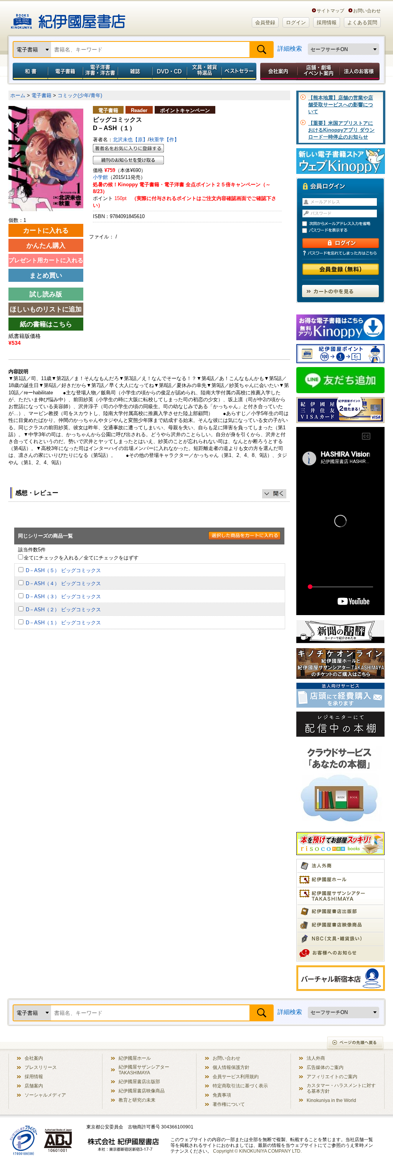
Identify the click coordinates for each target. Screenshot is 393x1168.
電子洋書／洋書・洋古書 (100, 71)
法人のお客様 (360, 71)
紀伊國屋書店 (68, 18)
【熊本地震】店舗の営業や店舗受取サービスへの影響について (340, 104)
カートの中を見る (340, 291)
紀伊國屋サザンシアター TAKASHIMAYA (144, 1069)
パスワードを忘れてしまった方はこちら (340, 253)
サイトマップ (330, 10)
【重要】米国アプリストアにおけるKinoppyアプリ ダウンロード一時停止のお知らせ (341, 130)
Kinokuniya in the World (331, 1100)
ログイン (296, 22)
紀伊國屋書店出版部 (139, 1081)
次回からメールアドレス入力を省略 (344, 223)
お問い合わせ (367, 10)
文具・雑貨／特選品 (204, 71)
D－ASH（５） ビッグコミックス (63, 570)
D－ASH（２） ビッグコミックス (63, 609)
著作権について (229, 1104)
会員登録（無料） (340, 269)
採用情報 (327, 22)
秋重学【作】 (164, 139)
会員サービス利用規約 (236, 1076)
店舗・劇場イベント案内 (318, 71)
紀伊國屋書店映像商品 (142, 1090)
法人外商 (316, 1058)
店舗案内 (34, 1085)
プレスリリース (41, 1067)
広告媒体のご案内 (325, 1067)
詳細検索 (289, 48)
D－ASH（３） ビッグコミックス (63, 596)
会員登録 (265, 22)
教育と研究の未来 (137, 1099)
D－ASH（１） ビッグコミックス (63, 622)
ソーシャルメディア (45, 1094)
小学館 (100, 177)
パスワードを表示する (344, 230)
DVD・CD (169, 71)
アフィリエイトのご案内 (332, 1076)
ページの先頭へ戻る (356, 1043)
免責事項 (222, 1094)
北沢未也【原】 (130, 139)
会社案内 (277, 71)
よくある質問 (362, 22)
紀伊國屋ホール (135, 1058)
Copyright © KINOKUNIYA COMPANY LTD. (257, 1150)
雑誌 (134, 71)
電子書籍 (65, 71)
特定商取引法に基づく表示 (240, 1085)
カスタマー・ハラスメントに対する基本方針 (341, 1088)
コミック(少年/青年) (80, 95)
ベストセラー (239, 71)
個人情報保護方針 (231, 1067)
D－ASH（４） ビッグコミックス (63, 583)
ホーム (17, 95)
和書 (29, 71)
